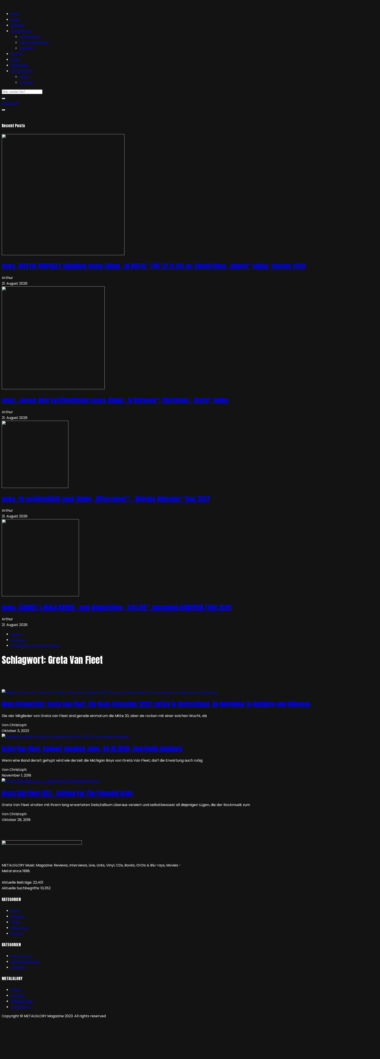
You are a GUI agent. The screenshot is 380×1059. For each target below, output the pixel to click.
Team (24, 76)
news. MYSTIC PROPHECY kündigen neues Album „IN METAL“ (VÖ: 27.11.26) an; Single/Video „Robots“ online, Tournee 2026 (153, 266)
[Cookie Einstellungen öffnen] (35, 1054)
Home (16, 634)
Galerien (26, 48)
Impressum (20, 1006)
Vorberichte (29, 36)
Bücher (17, 53)
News (15, 19)
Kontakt (26, 82)
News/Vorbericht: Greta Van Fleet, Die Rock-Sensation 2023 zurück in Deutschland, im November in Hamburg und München (156, 704)
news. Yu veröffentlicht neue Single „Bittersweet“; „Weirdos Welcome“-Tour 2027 (106, 498)
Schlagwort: (35, 645)
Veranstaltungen (34, 42)
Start (15, 13)
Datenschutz (22, 1001)
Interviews (19, 65)
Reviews (17, 25)
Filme (15, 59)
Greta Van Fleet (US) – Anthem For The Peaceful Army (67, 793)
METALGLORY (22, 70)
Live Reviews (21, 30)
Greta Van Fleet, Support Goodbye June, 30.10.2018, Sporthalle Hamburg (92, 748)
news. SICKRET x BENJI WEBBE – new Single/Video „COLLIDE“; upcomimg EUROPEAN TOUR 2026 (116, 607)
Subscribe (10, 103)
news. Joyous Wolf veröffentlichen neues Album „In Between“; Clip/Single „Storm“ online (115, 400)
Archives (18, 639)
